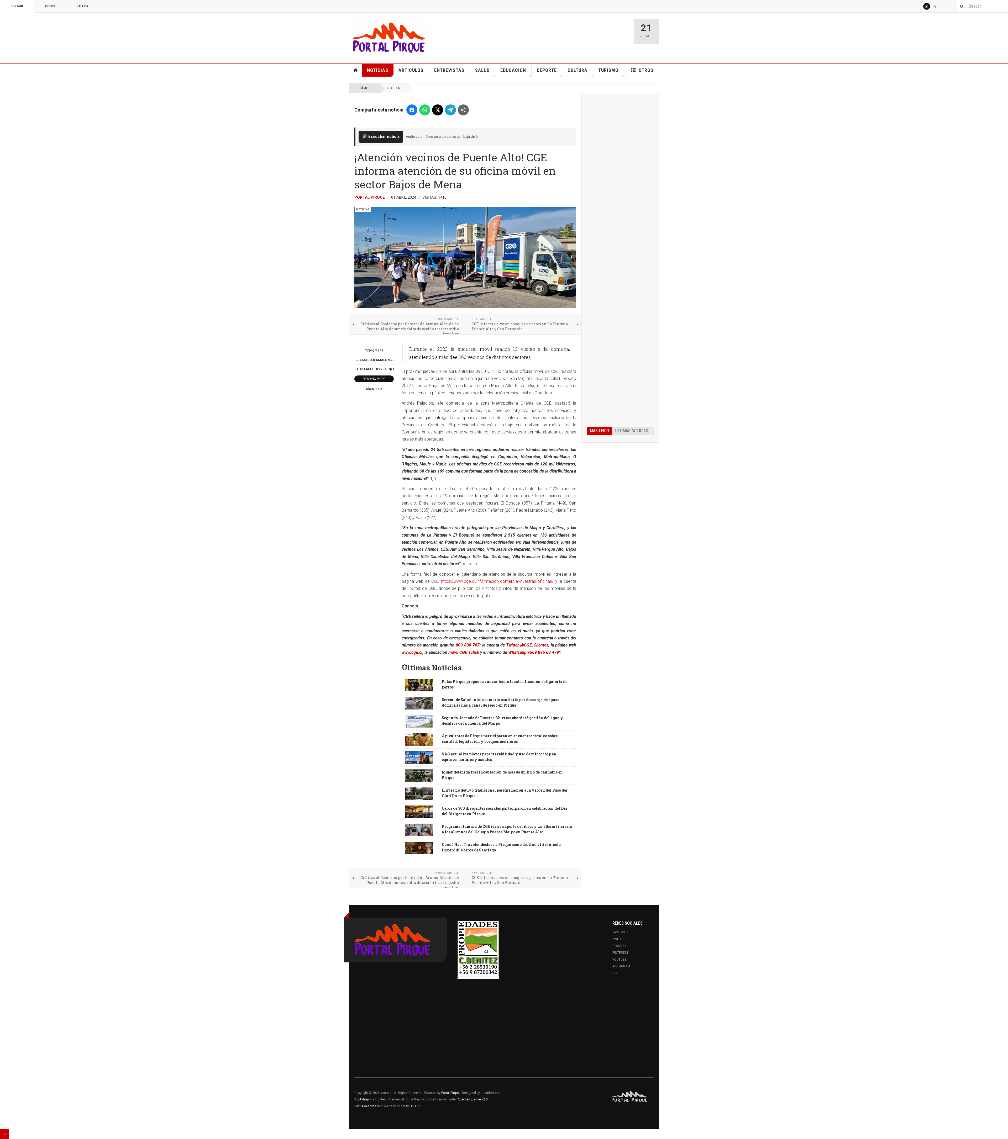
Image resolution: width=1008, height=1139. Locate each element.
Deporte (547, 70)
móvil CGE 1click (463, 652)
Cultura (577, 70)
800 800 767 (468, 645)
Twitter (619, 939)
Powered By (630, 1096)
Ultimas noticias (631, 430)
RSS (615, 973)
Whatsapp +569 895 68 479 (533, 652)
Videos (50, 6)
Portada (17, 6)
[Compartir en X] (437, 109)
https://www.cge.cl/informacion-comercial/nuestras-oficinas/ (498, 581)
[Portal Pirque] (389, 37)
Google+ (619, 946)
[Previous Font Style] (357, 369)
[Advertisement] (620, 178)
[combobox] (982, 6)
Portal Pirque (369, 197)
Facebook (620, 932)
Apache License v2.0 (473, 1099)
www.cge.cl (412, 652)
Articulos (410, 70)
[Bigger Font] (391, 360)
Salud (482, 70)
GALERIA (82, 6)
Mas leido (599, 430)
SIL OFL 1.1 (414, 1106)
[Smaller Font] (357, 360)
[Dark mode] (935, 6)
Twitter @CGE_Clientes (527, 645)
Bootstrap (361, 1099)
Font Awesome (365, 1106)
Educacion (513, 70)
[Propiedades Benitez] (478, 948)
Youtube (619, 959)
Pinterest (620, 953)
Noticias (377, 70)
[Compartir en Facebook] (411, 109)
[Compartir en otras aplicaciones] (463, 109)
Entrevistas (449, 70)
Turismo (608, 70)
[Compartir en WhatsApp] (424, 109)
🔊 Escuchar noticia (381, 136)
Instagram (621, 966)
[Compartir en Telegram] (450, 109)
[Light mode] (926, 6)
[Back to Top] (4, 1134)
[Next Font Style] (391, 369)
